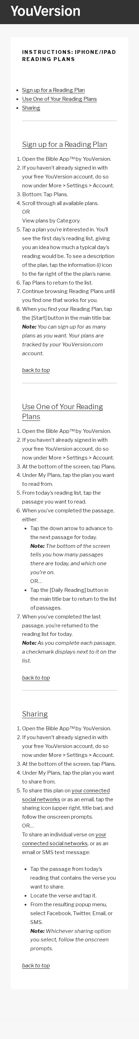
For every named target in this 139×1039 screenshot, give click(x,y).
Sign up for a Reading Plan (53, 90)
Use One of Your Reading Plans (59, 99)
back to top (36, 370)
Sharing (31, 108)
